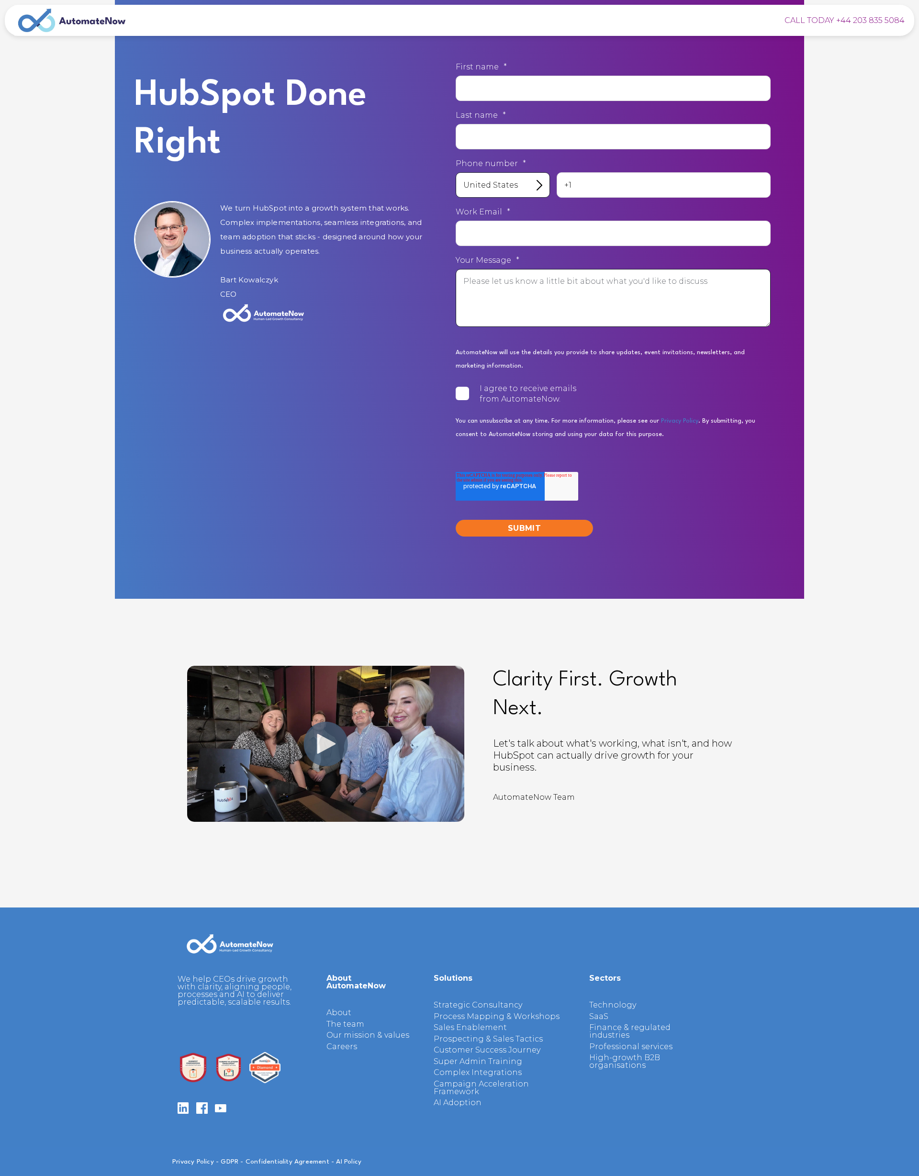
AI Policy (348, 1161)
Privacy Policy (679, 421)
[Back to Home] (71, 20)
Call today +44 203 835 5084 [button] (845, 20)
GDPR (229, 1161)
